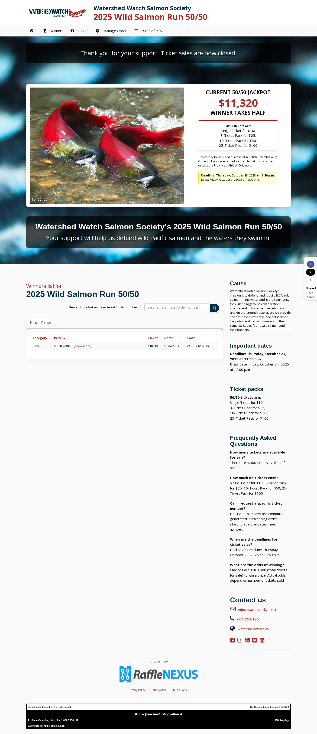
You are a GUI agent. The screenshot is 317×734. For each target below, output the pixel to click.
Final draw (40, 322)
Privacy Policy (137, 690)
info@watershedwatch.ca (258, 609)
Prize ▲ (60, 338)
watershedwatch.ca (253, 628)
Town (191, 338)
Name (168, 338)
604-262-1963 (249, 619)
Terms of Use (159, 690)
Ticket (153, 338)
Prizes (82, 30)
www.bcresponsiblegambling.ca (46, 725)
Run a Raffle (180, 690)
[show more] (82, 346)
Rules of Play (151, 30)
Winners (56, 30)
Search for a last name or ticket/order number (103, 307)
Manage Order (114, 30)
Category (40, 338)
